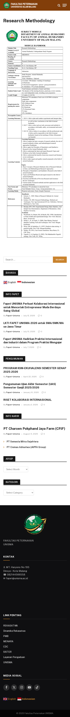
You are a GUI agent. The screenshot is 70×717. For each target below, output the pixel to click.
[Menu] (65, 5)
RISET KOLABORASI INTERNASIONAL (27, 399)
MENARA (8, 641)
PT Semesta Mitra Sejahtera (22, 441)
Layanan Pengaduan (14, 657)
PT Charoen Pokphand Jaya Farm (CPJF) (34, 429)
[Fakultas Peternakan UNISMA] (29, 5)
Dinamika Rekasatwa (14, 631)
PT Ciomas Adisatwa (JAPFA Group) (26, 447)
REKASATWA (10, 625)
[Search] (59, 5)
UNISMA (7, 662)
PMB (5, 636)
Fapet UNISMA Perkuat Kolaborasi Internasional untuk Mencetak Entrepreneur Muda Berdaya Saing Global (34, 307)
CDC (5, 646)
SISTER (7, 652)
